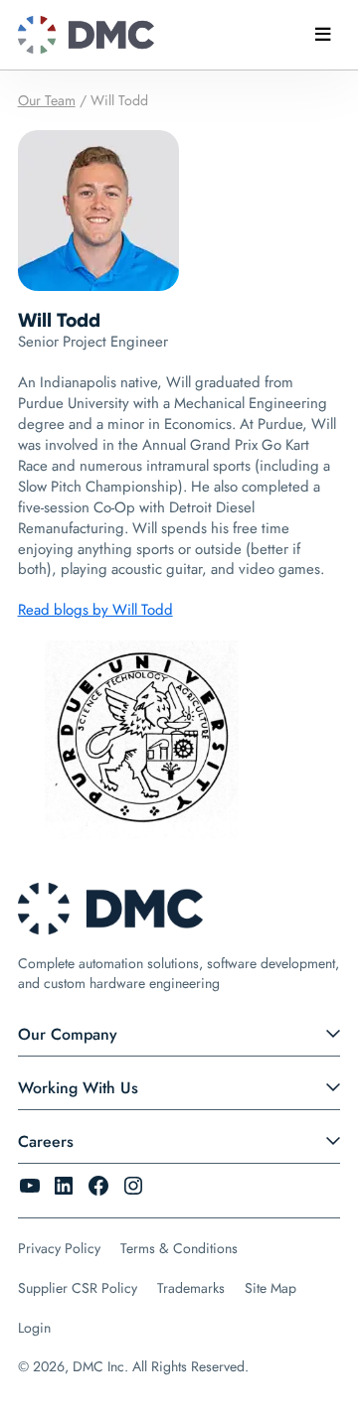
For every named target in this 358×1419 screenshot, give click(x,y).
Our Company (67, 1034)
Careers (46, 1141)
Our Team (47, 100)
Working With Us (78, 1087)
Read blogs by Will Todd (95, 610)
